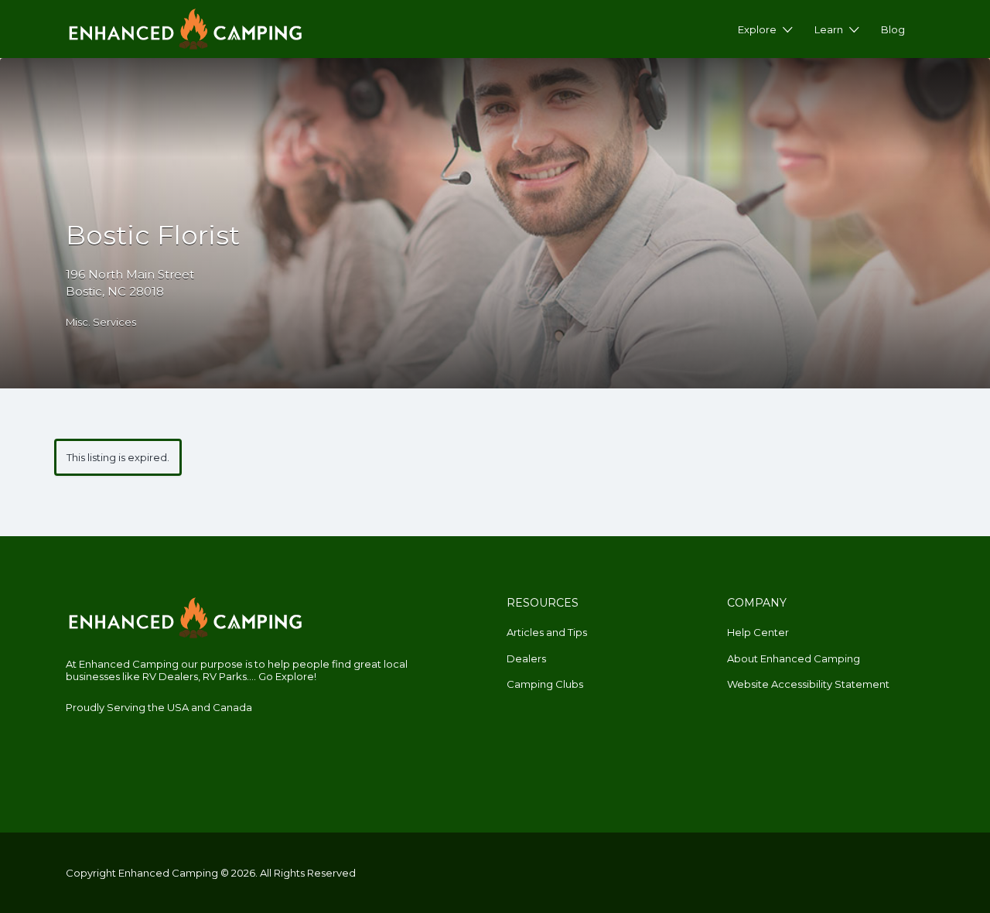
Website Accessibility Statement (808, 684)
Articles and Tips (547, 632)
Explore (757, 29)
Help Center (758, 632)
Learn (828, 29)
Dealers (526, 658)
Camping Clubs (545, 684)
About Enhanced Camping (793, 658)
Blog (893, 29)
